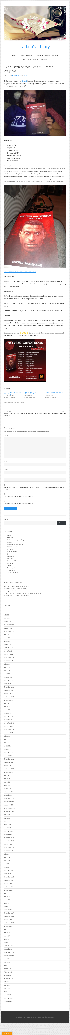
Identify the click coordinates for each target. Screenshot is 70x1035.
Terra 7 (24, 81)
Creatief (10, 537)
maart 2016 (7, 969)
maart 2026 (7, 621)
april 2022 (7, 746)
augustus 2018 (8, 890)
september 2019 (9, 847)
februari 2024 (8, 680)
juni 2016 (7, 959)
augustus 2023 (8, 700)
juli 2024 (7, 664)
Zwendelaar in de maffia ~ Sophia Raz (16, 595)
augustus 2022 (8, 733)
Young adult (11, 570)
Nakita (25, 75)
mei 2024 (7, 670)
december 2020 (9, 798)
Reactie (6, 435)
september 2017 (9, 923)
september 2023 (9, 697)
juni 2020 (7, 818)
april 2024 (7, 674)
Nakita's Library (35, 46)
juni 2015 (7, 985)
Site (5, 477)
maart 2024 (8, 677)
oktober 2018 (8, 883)
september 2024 (9, 657)
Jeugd (9, 554)
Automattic (50, 1017)
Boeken (9, 535)
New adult (10, 558)
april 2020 (7, 824)
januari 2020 (8, 834)
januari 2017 (8, 949)
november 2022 (9, 723)
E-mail (6, 469)
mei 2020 (7, 821)
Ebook (9, 542)
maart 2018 (7, 906)
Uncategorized (12, 568)
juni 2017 (7, 932)
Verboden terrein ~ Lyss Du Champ (15, 588)
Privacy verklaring (26, 55)
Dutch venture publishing (15, 540)
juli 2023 (6, 703)
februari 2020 (8, 831)
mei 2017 (7, 936)
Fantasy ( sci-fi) (12, 547)
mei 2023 (7, 710)
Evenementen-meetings (15, 544)
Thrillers (10, 565)
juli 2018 (6, 893)
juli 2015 (6, 982)
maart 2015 (7, 995)
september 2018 (9, 887)
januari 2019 (8, 874)
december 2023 (9, 687)
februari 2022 (8, 752)
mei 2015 (7, 988)
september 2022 (9, 729)
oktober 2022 (8, 726)
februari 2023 (8, 716)
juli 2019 (6, 854)
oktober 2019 (8, 844)
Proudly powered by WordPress (25, 1017)
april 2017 (7, 939)
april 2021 (7, 785)
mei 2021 (7, 782)
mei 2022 (7, 743)
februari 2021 (8, 792)
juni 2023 (7, 707)
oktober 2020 (8, 805)
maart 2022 (7, 749)
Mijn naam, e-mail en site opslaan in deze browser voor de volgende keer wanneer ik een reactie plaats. (34, 488)
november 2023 (9, 690)
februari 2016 (8, 972)
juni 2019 (7, 857)
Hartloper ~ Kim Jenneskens (13, 591)
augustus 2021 (8, 772)
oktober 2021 (8, 765)
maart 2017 (7, 942)
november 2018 (9, 880)
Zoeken (6, 519)
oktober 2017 (8, 919)
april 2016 (7, 965)
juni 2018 (7, 897)
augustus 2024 (9, 661)
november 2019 (9, 841)
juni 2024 (7, 667)
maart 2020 (8, 828)
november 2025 (9, 625)
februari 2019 (8, 870)
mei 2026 (7, 618)
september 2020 (9, 808)
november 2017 (9, 916)
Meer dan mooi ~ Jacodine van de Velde (17, 586)
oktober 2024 (8, 654)
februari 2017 (8, 946)
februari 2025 (8, 648)
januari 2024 (8, 684)
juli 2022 (7, 736)
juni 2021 (7, 779)
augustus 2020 (9, 811)
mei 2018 (7, 900)
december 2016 (9, 952)
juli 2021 (6, 775)
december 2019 (9, 838)
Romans (10, 563)
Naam (6, 462)
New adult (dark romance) (16, 561)
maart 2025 (7, 644)
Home (14, 55)
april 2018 (7, 903)
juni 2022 (7, 739)
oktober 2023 (8, 693)
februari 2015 (8, 998)
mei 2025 (7, 638)
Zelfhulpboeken (12, 572)
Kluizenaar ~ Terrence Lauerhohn (47, 55)
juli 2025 (6, 634)
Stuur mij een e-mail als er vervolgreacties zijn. (19, 496)
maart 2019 (7, 867)
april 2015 (7, 991)
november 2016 (9, 955)
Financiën (10, 549)
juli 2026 (7, 615)
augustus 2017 (8, 926)
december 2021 (9, 759)
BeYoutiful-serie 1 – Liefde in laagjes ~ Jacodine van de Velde (24, 593)
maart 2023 (7, 713)
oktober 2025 (8, 628)
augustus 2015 (8, 978)
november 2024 (9, 651)
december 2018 (9, 877)
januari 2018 (8, 910)
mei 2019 (7, 860)
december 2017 (9, 913)
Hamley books (12, 551)
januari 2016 (8, 975)
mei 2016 (7, 962)
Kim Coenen (11, 556)
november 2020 (9, 801)
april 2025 (7, 641)
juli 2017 (6, 929)
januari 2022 (8, 756)
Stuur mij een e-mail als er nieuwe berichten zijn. (19, 503)
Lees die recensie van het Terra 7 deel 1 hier (20, 272)
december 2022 (9, 720)
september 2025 (9, 631)
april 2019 (7, 864)
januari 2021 (8, 795)
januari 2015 (8, 1001)
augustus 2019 (8, 851)
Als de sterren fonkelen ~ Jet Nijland (35, 59)
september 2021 (9, 769)
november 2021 (9, 762)
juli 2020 (7, 815)
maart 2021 (7, 788)
